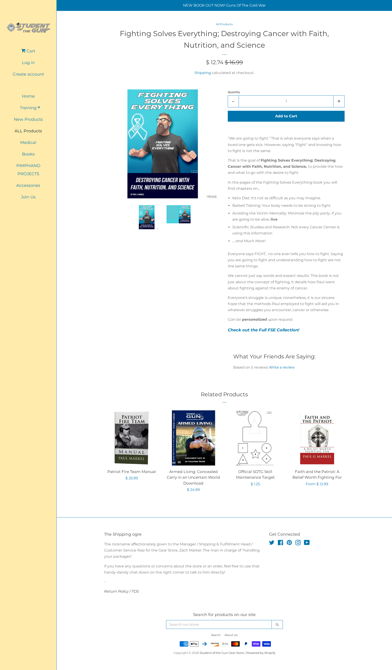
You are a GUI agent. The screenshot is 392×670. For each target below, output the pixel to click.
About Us (231, 635)
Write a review (282, 367)
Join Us (28, 197)
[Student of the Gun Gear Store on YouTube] (307, 543)
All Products (224, 24)
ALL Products (28, 130)
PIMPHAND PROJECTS (28, 169)
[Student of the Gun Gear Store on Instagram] (298, 543)
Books (28, 154)
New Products (28, 119)
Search (215, 635)
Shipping (202, 73)
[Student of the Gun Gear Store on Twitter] (271, 543)
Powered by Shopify (260, 653)
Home (28, 96)
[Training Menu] (39, 107)
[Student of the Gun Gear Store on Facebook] (280, 543)
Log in (28, 62)
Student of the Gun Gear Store (222, 653)
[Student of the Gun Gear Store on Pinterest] (289, 543)
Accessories (28, 185)
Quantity (234, 92)
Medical (28, 142)
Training (28, 107)
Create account (28, 74)
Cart (30, 51)
